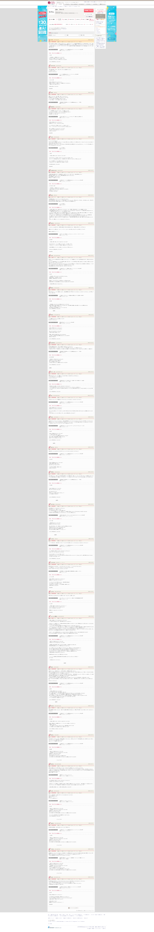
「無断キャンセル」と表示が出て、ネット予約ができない (100, 47)
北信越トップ (66, 6)
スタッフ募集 (50, 923)
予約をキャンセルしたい (99, 45)
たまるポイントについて (99, 21)
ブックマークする (89, 14)
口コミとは (59, 29)
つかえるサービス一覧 (99, 22)
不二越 (67, 914)
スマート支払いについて (99, 37)
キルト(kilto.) (75, 6)
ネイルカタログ (81, 4)
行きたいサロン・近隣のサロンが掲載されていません (100, 39)
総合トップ (49, 6)
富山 (48, 914)
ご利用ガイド (104, 928)
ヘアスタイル (67, 4)
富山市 (63, 914)
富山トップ (70, 6)
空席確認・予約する (89, 10)
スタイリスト (98, 29)
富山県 (60, 914)
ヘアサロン (60, 4)
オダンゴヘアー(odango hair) (73, 921)
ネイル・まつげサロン (74, 4)
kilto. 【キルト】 (59, 9)
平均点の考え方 (64, 28)
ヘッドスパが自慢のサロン (79, 915)
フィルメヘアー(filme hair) (80, 921)
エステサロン (95, 4)
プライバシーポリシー (98, 928)
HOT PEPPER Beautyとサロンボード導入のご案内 (86, 926)
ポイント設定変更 (98, 23)
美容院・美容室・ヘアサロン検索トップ (57, 6)
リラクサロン (88, 4)
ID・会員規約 (89, 928)
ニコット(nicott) (66, 921)
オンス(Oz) (49, 921)
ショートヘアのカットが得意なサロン (77, 914)
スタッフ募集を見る (89, 16)
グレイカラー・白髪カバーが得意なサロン (96, 914)
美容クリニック (102, 4)
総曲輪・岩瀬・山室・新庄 (54, 914)
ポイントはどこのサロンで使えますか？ (100, 41)
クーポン (97, 30)
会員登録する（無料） (100, 12)
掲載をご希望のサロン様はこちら (100, 926)
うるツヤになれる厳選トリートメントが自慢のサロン (67, 915)
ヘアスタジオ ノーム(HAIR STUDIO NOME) (57, 921)
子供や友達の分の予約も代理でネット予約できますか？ (100, 44)
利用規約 (93, 928)
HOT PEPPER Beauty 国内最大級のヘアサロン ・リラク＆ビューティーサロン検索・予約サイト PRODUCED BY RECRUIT (52, 3)
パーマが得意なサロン (86, 914)
